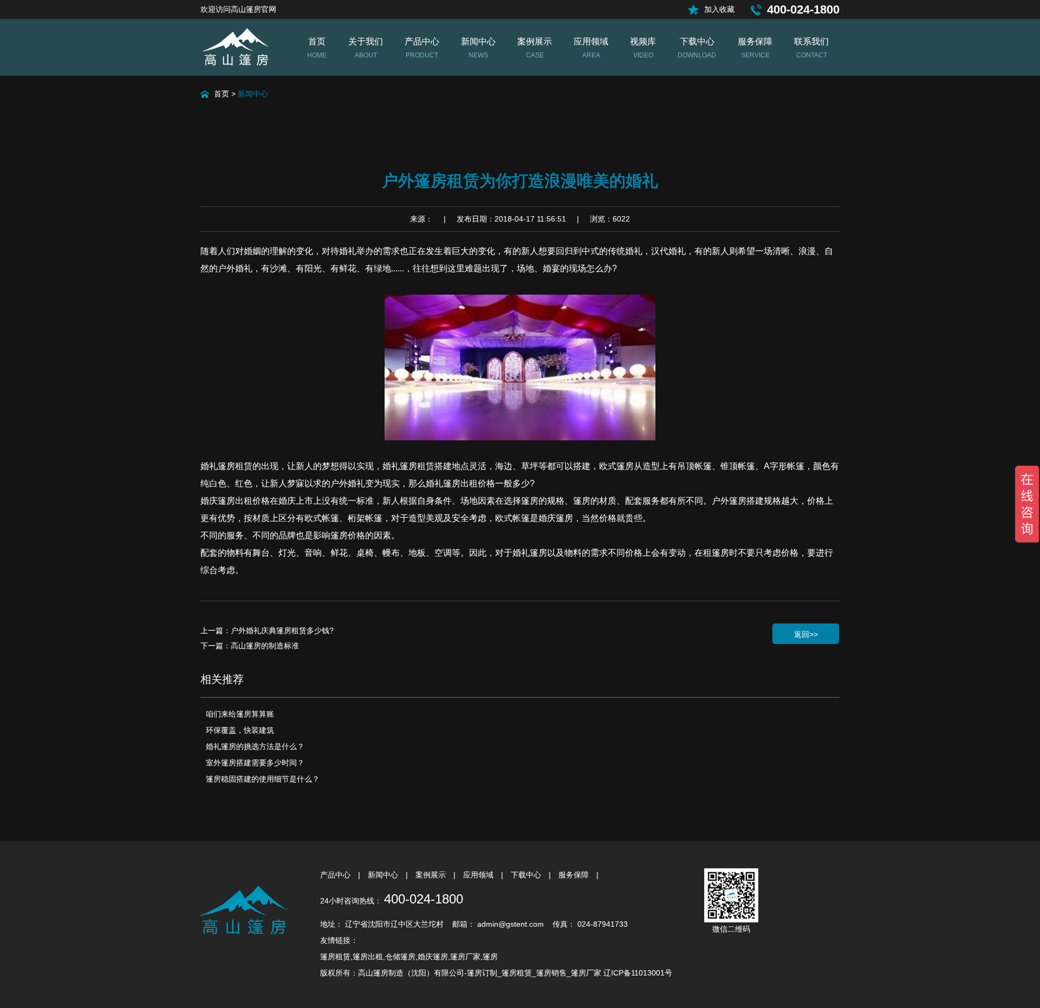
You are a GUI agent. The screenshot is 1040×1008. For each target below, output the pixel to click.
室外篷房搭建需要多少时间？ (255, 762)
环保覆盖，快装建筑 (240, 730)
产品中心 (336, 874)
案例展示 (431, 874)
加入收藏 (719, 9)
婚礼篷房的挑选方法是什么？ (255, 746)
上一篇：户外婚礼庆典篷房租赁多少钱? (267, 630)
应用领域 (479, 874)
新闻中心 (253, 93)
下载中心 (527, 874)
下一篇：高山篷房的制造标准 (249, 645)
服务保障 (574, 874)
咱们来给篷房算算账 (240, 714)
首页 (221, 93)
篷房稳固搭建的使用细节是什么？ (263, 779)
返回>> (806, 634)
